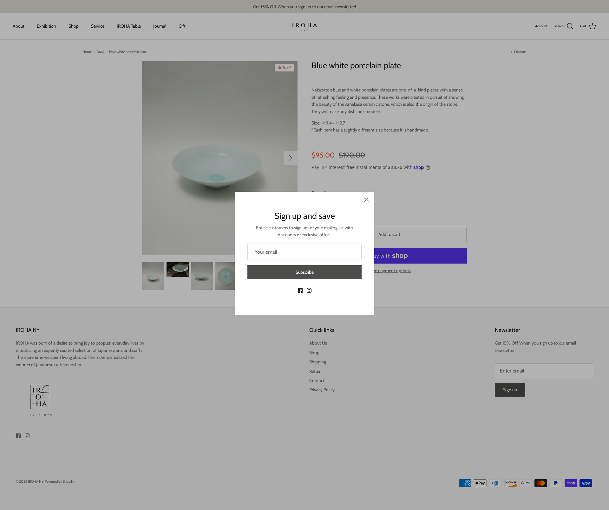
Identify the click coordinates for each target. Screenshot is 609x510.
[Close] (366, 200)
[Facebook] (300, 290)
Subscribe (305, 272)
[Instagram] (309, 290)
